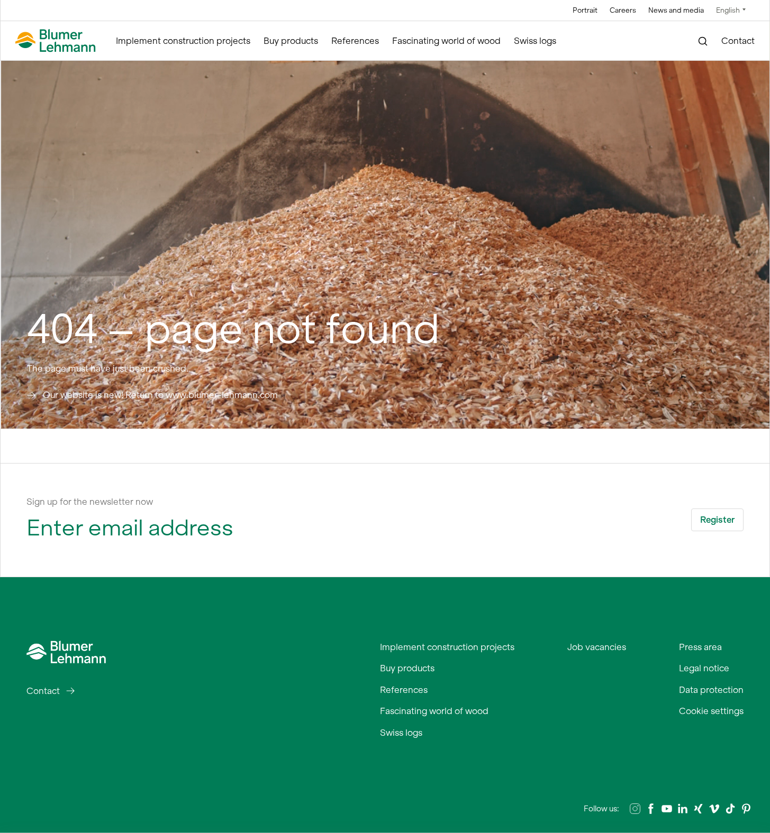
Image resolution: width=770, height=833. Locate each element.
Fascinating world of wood (446, 40)
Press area (700, 647)
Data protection (711, 689)
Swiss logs (535, 40)
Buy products (291, 40)
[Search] (703, 41)
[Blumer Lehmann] (55, 41)
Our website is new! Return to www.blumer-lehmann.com (160, 395)
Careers (623, 10)
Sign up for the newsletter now (89, 501)
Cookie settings (711, 711)
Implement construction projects (183, 40)
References (355, 40)
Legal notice (704, 668)
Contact (738, 40)
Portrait (585, 10)
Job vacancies (596, 647)
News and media (676, 10)
